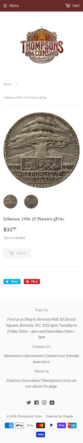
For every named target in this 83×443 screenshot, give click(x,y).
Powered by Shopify (59, 416)
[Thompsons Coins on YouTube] (52, 403)
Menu (14, 5)
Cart (76, 5)
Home (7, 84)
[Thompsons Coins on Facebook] (36, 403)
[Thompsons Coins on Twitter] (29, 403)
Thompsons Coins (30, 416)
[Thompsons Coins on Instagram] (44, 403)
